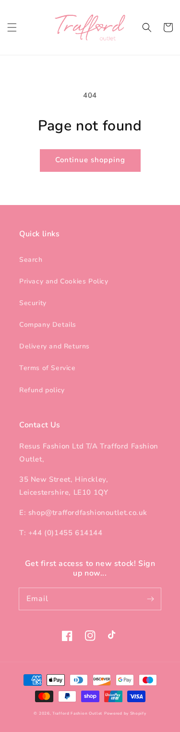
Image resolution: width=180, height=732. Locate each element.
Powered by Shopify (125, 713)
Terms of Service (47, 367)
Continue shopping (90, 160)
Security (33, 303)
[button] (12, 27)
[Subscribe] (150, 598)
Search (31, 259)
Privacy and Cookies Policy (63, 281)
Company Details (47, 324)
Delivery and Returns (54, 346)
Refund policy (42, 390)
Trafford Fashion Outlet (77, 713)
